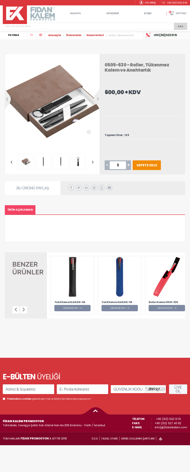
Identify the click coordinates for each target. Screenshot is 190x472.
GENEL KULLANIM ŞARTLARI (138, 438)
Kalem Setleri (95, 35)
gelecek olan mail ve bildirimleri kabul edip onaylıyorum (49, 399)
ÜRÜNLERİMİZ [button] (112, 13)
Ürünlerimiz (73, 35)
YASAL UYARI (109, 438)
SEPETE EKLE (147, 165)
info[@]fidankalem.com (171, 427)
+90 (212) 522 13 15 (177, 2)
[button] (178, 13)
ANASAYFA (75, 13)
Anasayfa (54, 35)
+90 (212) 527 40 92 (168, 423)
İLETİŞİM (147, 13)
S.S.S (95, 438)
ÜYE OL (178, 389)
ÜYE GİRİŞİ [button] (150, 2)
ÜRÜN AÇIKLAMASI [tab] (20, 210)
